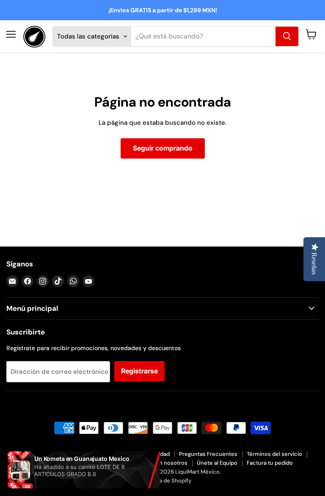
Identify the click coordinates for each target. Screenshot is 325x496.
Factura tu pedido (270, 462)
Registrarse (139, 371)
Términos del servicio (274, 454)
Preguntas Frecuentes (208, 454)
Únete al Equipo (217, 462)
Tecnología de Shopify (162, 480)
